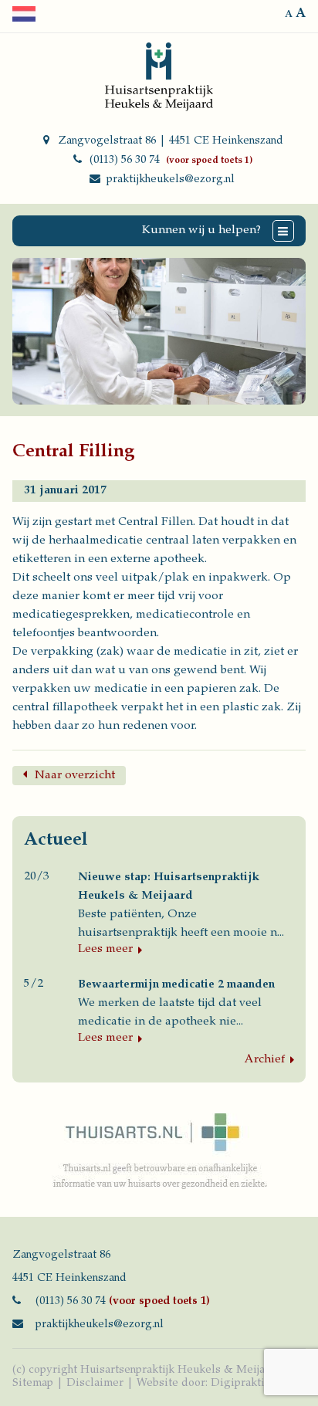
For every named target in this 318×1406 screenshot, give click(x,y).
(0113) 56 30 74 (125, 160)
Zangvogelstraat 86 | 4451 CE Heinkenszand (170, 141)
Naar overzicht (75, 775)
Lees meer (105, 949)
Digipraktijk (242, 1383)
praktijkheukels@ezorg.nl (171, 179)
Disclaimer (94, 1383)
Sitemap (32, 1383)
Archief (265, 1060)
